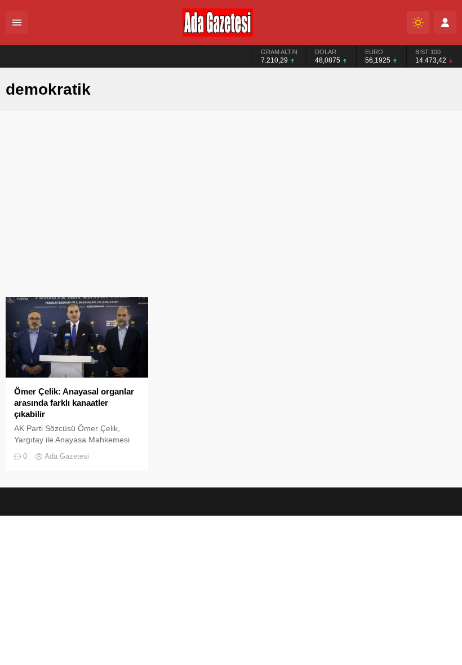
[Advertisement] (231, 212)
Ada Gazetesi (67, 456)
